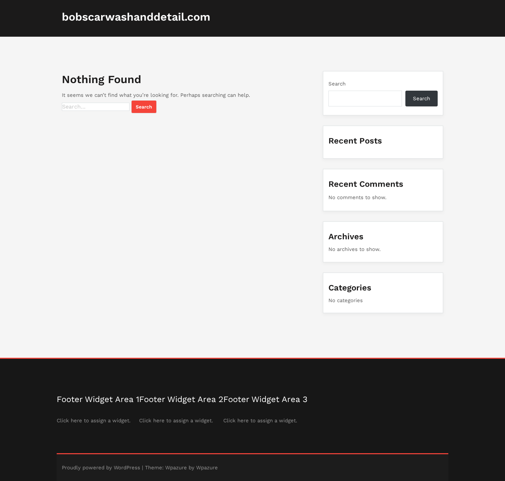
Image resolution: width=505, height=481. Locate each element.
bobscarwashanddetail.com (136, 16)
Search (337, 84)
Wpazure (176, 468)
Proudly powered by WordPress (101, 468)
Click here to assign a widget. (94, 420)
